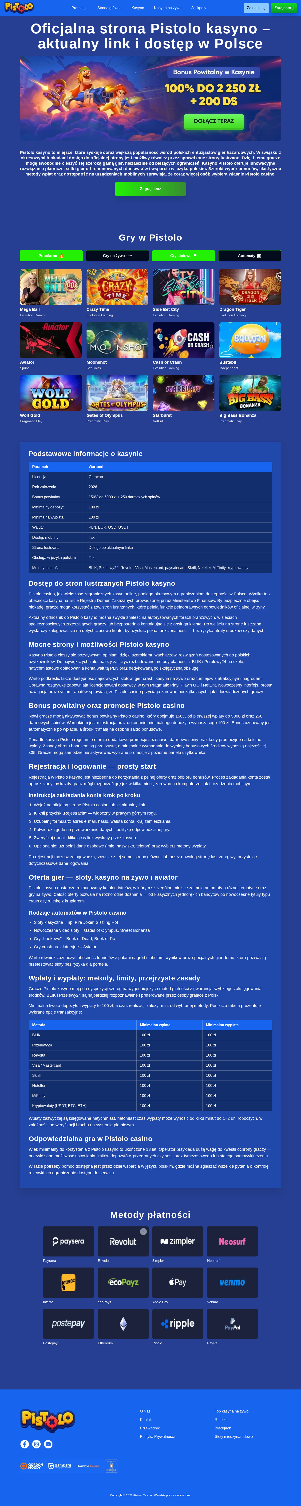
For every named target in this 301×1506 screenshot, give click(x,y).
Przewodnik (150, 1428)
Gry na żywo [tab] (117, 256)
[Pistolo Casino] (19, 8)
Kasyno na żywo (168, 8)
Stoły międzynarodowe (234, 1437)
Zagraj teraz (150, 189)
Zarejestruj (283, 8)
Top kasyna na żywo (232, 1411)
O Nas (145, 1411)
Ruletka (221, 1420)
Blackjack (223, 1428)
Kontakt (146, 1420)
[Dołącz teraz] (150, 98)
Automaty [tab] (249, 255)
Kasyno (137, 8)
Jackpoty (198, 8)
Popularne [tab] (51, 255)
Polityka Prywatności (157, 1437)
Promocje (79, 8)
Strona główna (109, 8)
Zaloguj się (256, 8)
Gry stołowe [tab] (183, 255)
